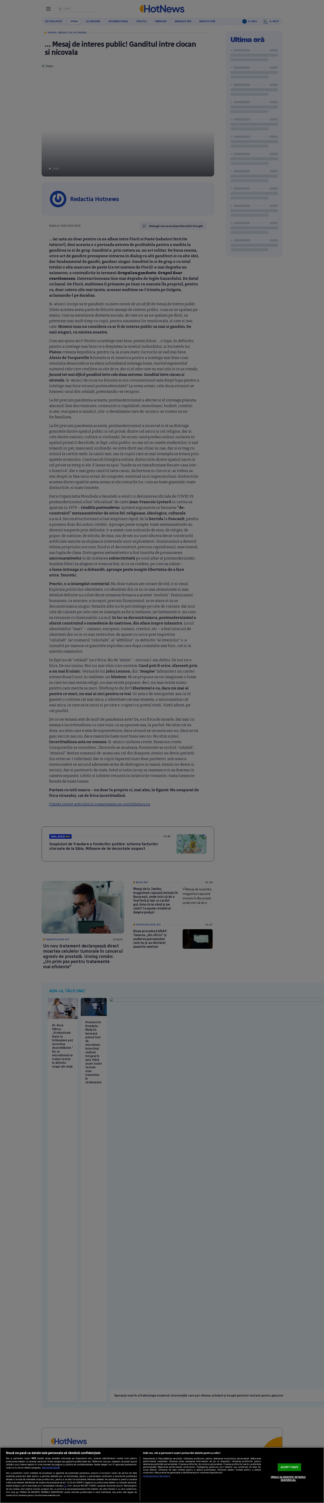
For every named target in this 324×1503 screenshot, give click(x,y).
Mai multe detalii (51, 1467)
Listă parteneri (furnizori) (156, 1476)
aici (65, 1485)
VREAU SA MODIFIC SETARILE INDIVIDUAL (288, 1478)
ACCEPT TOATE (289, 1467)
